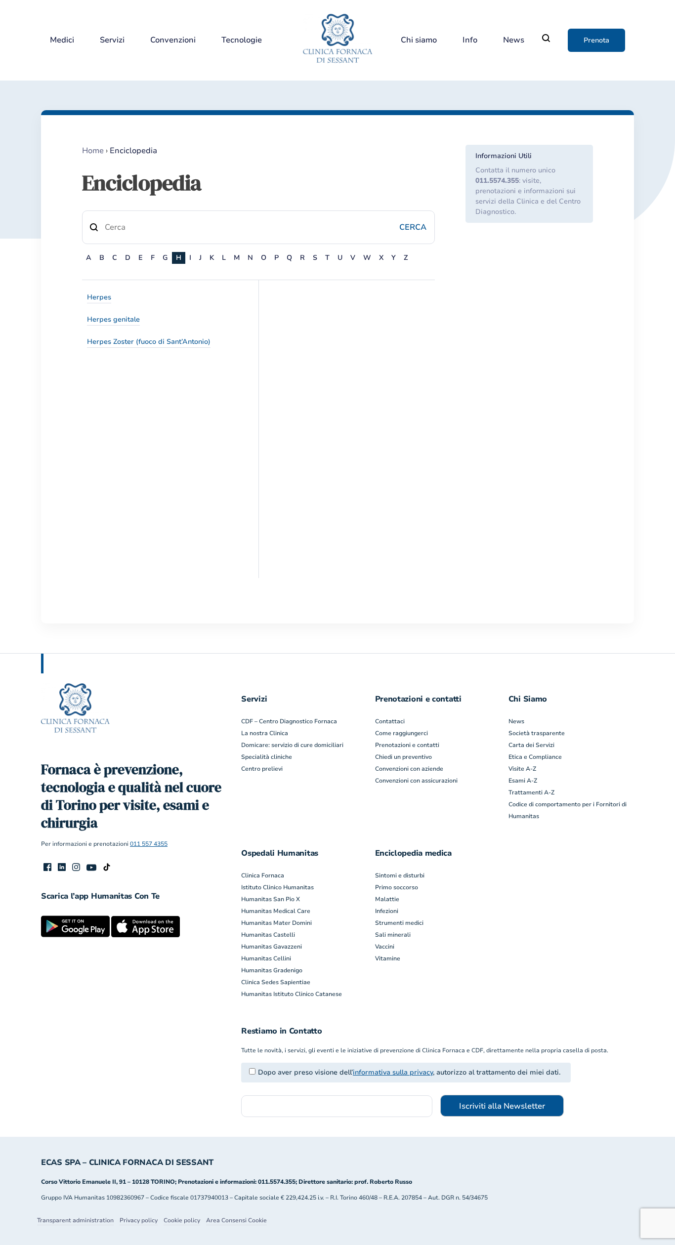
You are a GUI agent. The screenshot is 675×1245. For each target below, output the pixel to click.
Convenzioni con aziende (409, 769)
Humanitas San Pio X (270, 899)
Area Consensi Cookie (236, 1220)
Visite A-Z (522, 769)
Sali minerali (393, 935)
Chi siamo (419, 40)
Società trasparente (536, 733)
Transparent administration (75, 1220)
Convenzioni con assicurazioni (416, 781)
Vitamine (387, 958)
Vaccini (384, 947)
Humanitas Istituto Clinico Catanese (291, 994)
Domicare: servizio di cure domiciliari (292, 745)
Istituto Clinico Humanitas (277, 887)
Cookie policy (182, 1220)
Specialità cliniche (266, 757)
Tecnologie (241, 40)
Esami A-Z (522, 781)
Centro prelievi (262, 769)
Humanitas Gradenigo (271, 970)
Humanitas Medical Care (275, 911)
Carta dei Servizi (531, 745)
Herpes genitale (113, 319)
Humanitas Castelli (268, 935)
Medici (62, 40)
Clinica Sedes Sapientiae (275, 982)
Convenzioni (173, 40)
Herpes (99, 297)
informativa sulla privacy (393, 1072)
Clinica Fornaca (262, 875)
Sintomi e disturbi (399, 875)
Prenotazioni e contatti (407, 745)
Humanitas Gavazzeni (271, 947)
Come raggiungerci (401, 733)
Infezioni (386, 911)
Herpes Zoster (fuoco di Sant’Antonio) (149, 341)
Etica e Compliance (535, 757)
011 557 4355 (149, 844)
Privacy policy (139, 1220)
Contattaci (390, 721)
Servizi (112, 40)
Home (93, 150)
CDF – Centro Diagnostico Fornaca (289, 721)
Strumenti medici (399, 923)
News (513, 40)
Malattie (387, 899)
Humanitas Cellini (266, 958)
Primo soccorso (396, 887)
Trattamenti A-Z (531, 792)
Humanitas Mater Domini (276, 923)
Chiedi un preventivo (403, 757)
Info (470, 40)
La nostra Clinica (264, 733)
